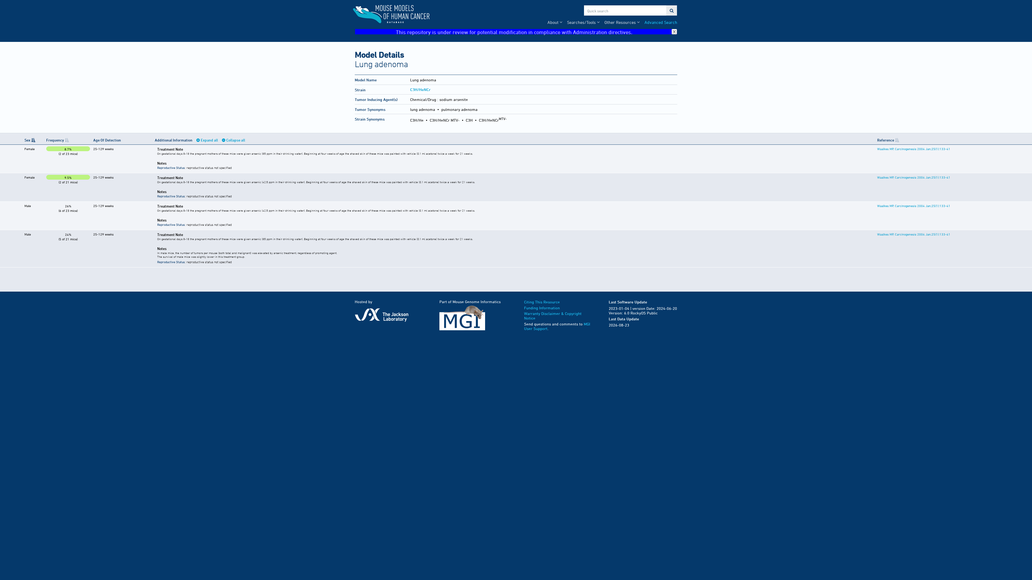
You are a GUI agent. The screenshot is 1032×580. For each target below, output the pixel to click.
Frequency (55, 140)
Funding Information (542, 308)
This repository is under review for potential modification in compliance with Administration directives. (514, 32)
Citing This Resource (542, 302)
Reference (885, 140)
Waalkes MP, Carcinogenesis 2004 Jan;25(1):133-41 (913, 149)
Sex (27, 140)
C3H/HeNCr (420, 89)
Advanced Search (660, 22)
